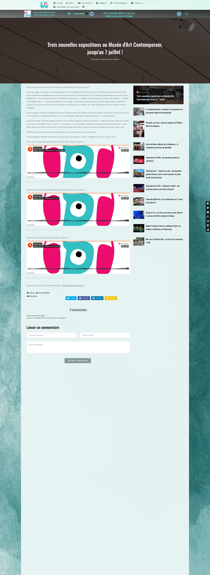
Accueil (59, 3)
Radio (70, 3)
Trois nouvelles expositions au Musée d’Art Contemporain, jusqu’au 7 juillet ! (155, 97)
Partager (85, 298)
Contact (137, 3)
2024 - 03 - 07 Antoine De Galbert (51, 278)
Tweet (72, 298)
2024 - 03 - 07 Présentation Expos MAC (53, 182)
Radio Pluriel (31, 182)
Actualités (85, 3)
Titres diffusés (119, 3)
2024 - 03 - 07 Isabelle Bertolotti (51, 230)
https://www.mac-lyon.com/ (73, 285)
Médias (101, 3)
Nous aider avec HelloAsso (67, 7)
